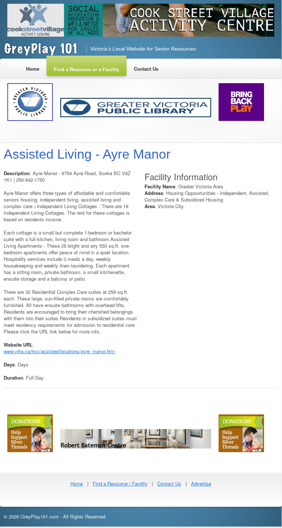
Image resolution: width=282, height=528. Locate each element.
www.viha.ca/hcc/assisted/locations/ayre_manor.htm (59, 351)
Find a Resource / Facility (120, 483)
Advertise (201, 483)
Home (76, 483)
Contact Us (169, 483)
